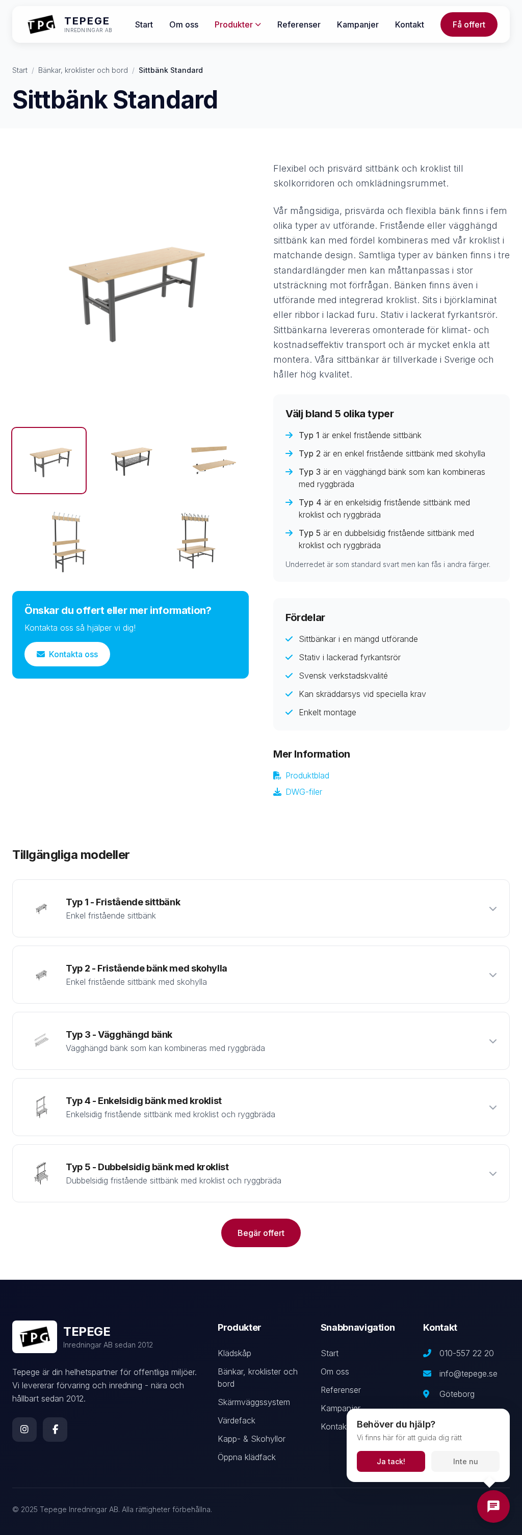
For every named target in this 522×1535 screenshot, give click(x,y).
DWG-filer (303, 792)
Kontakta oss (73, 654)
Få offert (469, 24)
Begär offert (261, 1233)
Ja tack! (391, 1461)
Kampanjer (358, 24)
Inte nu (465, 1461)
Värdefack (236, 1420)
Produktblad (307, 775)
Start (144, 24)
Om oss (183, 24)
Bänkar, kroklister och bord (83, 70)
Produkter (234, 24)
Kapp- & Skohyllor (251, 1439)
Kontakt (409, 24)
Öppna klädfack (247, 1457)
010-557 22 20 (466, 1353)
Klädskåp (234, 1353)
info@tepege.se (468, 1373)
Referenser (299, 24)
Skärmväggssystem (254, 1402)
